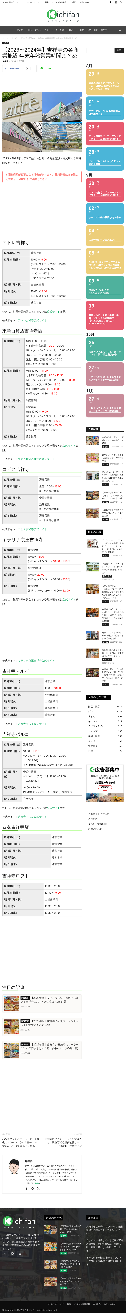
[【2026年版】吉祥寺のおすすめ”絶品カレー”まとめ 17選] (92, 513)
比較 (71, 30)
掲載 (47, 2)
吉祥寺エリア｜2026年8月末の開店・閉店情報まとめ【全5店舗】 (113, 635)
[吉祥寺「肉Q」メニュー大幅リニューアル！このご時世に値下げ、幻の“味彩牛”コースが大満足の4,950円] (92, 612)
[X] (121, 2)
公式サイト (53, 311)
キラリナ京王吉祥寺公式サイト (36, 660)
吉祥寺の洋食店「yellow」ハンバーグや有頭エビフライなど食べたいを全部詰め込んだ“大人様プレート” (113, 592)
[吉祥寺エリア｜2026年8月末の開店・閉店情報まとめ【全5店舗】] (92, 635)
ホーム (5, 38)
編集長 (5, 61)
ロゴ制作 (73, 2)
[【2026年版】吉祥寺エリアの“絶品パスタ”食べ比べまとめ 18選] (50, 1264)
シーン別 (60, 30)
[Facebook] (110, 2)
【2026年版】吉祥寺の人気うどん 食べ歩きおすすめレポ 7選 (71, 1229)
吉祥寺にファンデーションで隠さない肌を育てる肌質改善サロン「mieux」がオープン (63, 1142)
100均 (81, 30)
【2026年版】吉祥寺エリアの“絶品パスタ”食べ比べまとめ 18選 (71, 1264)
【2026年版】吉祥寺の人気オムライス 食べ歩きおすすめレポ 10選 (71, 1246)
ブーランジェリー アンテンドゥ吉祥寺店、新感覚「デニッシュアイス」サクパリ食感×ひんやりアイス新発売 (113, 546)
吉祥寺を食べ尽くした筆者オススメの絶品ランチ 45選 (113, 440)
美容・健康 (92, 30)
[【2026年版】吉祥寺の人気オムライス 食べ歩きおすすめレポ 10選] (50, 1246)
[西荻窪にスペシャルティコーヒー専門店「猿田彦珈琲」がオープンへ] (92, 653)
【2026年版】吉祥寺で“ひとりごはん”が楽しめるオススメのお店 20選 (112, 495)
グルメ (47, 30)
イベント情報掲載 (59, 2)
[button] (120, 30)
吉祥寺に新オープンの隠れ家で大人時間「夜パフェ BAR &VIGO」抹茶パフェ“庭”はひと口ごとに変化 (113, 675)
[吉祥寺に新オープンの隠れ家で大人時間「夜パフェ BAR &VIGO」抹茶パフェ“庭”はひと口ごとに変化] (92, 672)
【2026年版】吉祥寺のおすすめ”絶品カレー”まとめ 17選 (113, 513)
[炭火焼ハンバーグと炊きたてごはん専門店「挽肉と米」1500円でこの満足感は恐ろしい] (92, 475)
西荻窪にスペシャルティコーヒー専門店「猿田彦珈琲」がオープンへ (113, 653)
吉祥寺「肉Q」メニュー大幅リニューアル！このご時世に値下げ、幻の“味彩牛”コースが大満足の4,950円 (113, 615)
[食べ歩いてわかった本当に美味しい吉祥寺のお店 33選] (92, 457)
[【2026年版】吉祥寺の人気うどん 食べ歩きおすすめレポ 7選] (50, 1229)
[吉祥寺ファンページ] (63, 15)
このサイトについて (34, 2)
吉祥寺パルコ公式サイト (32, 816)
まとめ (20, 30)
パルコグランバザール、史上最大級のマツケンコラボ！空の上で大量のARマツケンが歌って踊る (20, 1142)
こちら (61, 765)
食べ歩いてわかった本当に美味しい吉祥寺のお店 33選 (113, 458)
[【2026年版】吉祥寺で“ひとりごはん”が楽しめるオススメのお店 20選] (92, 495)
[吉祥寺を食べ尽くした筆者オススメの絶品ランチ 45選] (92, 440)
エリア (104, 30)
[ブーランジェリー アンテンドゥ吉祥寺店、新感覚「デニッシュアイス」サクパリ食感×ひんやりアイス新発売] (92, 543)
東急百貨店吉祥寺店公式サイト (36, 459)
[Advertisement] (42, 83)
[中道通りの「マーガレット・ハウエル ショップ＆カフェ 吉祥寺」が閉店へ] (92, 566)
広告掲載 (92, 818)
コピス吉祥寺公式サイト (32, 529)
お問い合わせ (85, 2)
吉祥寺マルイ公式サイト (32, 723)
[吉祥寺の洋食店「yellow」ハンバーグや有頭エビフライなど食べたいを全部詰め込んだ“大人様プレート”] (92, 589)
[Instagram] (115, 2)
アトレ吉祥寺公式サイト (32, 320)
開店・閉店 (33, 30)
